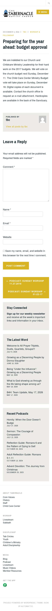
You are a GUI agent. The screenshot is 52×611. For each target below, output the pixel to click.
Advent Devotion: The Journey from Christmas (26, 467)
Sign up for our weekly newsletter (26, 313)
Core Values (9, 497)
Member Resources (12, 570)
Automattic (27, 606)
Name (7, 209)
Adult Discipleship (11, 545)
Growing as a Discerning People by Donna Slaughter (25, 358)
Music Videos (9, 567)
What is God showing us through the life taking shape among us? (24, 382)
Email (7, 223)
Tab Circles (8, 536)
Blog (5, 558)
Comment (9, 166)
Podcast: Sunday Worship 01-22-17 (25, 293)
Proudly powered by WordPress (19, 603)
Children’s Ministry (12, 542)
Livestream (8, 519)
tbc (25, 32)
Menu (44, 12)
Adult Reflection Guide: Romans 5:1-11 (24, 456)
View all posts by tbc (17, 126)
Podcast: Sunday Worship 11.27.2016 (26, 282)
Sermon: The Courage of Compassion (20, 432)
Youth (5, 539)
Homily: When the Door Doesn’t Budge (23, 421)
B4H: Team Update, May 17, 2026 (25, 392)
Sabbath (7, 522)
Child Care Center (11, 505)
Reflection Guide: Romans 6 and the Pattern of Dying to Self (24, 444)
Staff (5, 502)
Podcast (7, 561)
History (6, 499)
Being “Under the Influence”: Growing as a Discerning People (24, 370)
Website (7, 237)
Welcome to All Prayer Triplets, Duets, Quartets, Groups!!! (23, 347)
